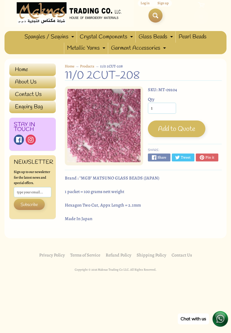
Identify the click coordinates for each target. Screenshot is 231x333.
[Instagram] (31, 140)
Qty (151, 99)
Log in (145, 3)
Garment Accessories (139, 49)
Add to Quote (176, 129)
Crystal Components (107, 38)
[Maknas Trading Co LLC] (69, 13)
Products (87, 66)
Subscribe (29, 205)
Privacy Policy (52, 255)
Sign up (163, 3)
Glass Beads (156, 38)
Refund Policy (118, 255)
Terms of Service (85, 255)
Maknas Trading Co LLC (113, 270)
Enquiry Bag (29, 107)
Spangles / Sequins (50, 38)
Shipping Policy (151, 255)
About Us (26, 82)
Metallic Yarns (87, 49)
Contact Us (28, 94)
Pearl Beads (192, 37)
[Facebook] (19, 140)
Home (21, 69)
